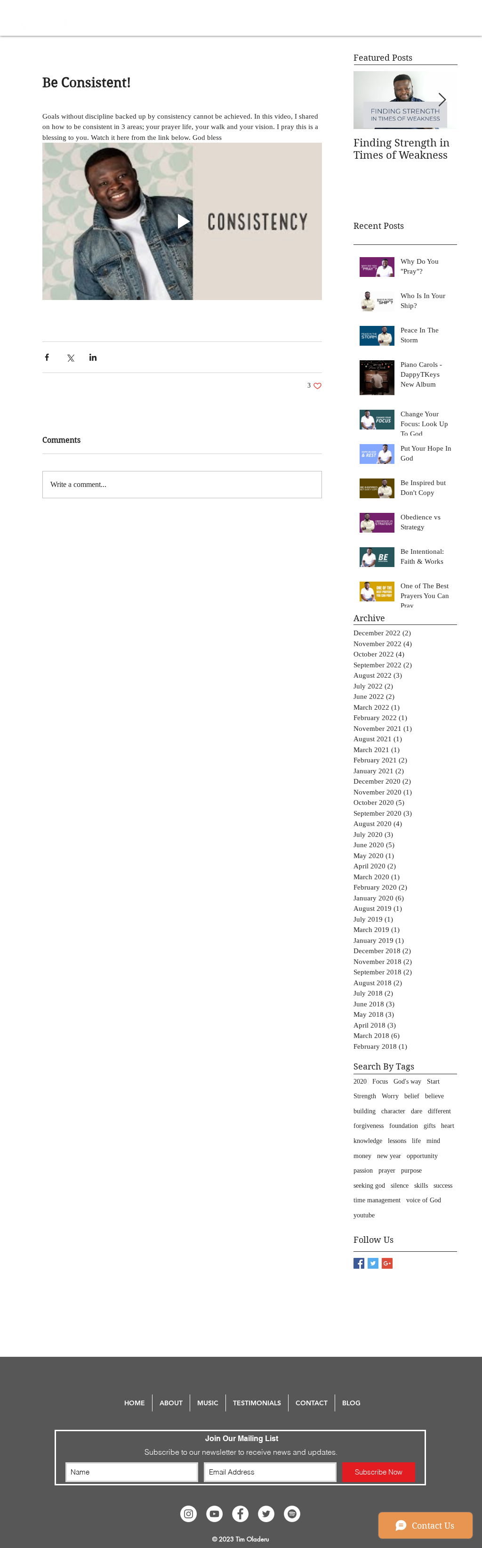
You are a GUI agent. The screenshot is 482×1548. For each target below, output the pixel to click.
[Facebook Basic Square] (358, 1263)
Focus (380, 1081)
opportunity (422, 1155)
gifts (429, 1125)
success (443, 1185)
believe (434, 1096)
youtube (364, 1215)
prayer (386, 1170)
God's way (407, 1081)
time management (377, 1200)
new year (389, 1155)
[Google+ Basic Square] (387, 1263)
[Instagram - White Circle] (188, 1514)
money (362, 1155)
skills (421, 1185)
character (393, 1111)
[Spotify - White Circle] (292, 1514)
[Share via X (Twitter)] (69, 357)
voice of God (423, 1200)
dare (416, 1111)
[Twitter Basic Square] (373, 1263)
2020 (360, 1081)
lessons (397, 1140)
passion (363, 1170)
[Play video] (182, 221)
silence (400, 1185)
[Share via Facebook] (46, 357)
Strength (364, 1096)
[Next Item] (442, 100)
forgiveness (368, 1125)
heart (447, 1125)
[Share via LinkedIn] (92, 357)
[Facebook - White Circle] (240, 1514)
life (416, 1140)
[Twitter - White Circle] (266, 1514)
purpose (411, 1170)
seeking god (369, 1185)
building (364, 1111)
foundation (403, 1125)
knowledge (367, 1140)
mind (433, 1140)
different (439, 1111)
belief (411, 1096)
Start (433, 1081)
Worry (390, 1096)
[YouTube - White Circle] (214, 1514)
